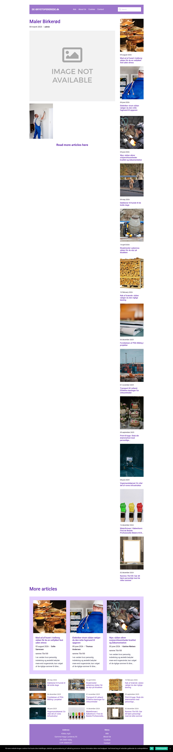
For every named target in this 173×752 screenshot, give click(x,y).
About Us (82, 9)
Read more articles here (72, 145)
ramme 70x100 (42, 653)
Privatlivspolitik (161, 748)
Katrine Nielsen (129, 646)
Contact (100, 9)
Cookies (91, 9)
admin (47, 27)
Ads (74, 9)
